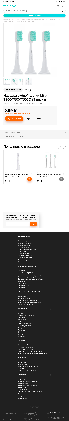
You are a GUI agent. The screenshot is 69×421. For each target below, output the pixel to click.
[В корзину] (29, 179)
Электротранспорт (24, 236)
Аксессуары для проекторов (27, 370)
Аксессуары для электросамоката (29, 260)
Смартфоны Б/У (23, 285)
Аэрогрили (21, 394)
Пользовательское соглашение (10, 416)
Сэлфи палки (22, 281)
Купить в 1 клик (34, 119)
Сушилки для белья (24, 326)
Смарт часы (22, 296)
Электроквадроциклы (25, 241)
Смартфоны (22, 270)
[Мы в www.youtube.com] (37, 408)
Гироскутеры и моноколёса (27, 249)
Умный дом (22, 374)
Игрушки (21, 334)
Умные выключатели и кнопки (28, 381)
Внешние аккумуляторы (26, 273)
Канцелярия (22, 319)
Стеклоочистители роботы (27, 349)
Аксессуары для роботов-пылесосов (30, 351)
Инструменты (22, 313)
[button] (64, 147)
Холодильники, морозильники (28, 396)
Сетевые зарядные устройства (28, 277)
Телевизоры (22, 357)
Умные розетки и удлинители (27, 385)
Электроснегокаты (24, 262)
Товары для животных (25, 328)
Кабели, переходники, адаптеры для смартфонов (34, 275)
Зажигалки (21, 317)
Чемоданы (21, 336)
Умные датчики (23, 383)
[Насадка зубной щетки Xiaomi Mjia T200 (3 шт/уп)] (50, 167)
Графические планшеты (26, 315)
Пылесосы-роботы (24, 345)
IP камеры (21, 379)
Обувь (20, 321)
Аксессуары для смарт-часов (27, 300)
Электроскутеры (23, 247)
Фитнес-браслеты (24, 298)
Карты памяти (22, 283)
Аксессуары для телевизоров (28, 366)
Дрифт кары (22, 251)
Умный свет (22, 387)
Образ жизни (22, 309)
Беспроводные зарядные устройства (30, 279)
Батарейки (21, 287)
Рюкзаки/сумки (23, 330)
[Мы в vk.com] (32, 408)
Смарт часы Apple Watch (26, 304)
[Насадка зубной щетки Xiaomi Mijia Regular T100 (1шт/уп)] (19, 167)
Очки (19, 332)
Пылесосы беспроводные (26, 347)
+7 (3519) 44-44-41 (61, 1)
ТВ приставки (22, 364)
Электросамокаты (24, 245)
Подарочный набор (24, 324)
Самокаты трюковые (25, 255)
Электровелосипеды (25, 257)
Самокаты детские (24, 253)
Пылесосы (21, 340)
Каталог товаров (34, 15)
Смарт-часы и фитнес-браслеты (29, 291)
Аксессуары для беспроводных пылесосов (32, 353)
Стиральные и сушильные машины (30, 392)
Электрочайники (23, 389)
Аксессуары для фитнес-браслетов (30, 302)
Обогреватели (22, 398)
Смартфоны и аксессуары (27, 266)
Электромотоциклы (24, 243)
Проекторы (22, 368)
